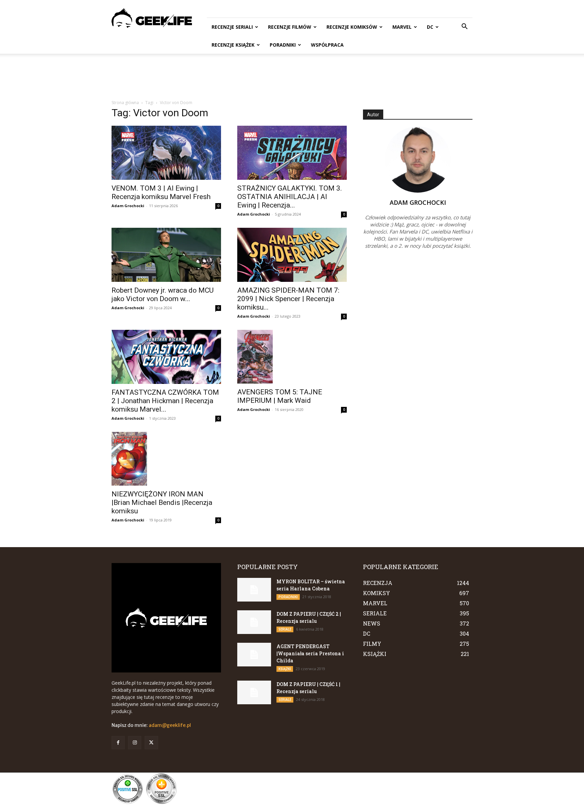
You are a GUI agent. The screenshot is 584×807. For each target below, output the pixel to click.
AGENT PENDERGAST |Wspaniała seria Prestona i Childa (310, 653)
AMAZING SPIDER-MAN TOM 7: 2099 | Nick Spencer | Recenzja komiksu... (288, 298)
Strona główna (125, 102)
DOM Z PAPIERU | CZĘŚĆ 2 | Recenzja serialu (308, 617)
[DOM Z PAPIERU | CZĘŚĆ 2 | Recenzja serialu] (254, 622)
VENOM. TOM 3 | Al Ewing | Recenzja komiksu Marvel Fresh (161, 192)
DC (430, 27)
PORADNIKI (283, 45)
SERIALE (284, 629)
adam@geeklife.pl (170, 725)
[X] (151, 742)
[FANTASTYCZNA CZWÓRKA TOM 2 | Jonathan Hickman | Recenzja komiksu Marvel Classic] (166, 357)
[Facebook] (118, 742)
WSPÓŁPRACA (327, 45)
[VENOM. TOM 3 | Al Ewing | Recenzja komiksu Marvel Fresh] (166, 153)
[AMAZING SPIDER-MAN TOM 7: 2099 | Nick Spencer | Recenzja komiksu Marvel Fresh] (292, 255)
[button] (464, 27)
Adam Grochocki (128, 205)
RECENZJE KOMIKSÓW (351, 27)
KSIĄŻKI (284, 668)
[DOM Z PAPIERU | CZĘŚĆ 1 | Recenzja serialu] (254, 692)
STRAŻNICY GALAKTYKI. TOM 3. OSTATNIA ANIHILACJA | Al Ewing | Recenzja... (289, 196)
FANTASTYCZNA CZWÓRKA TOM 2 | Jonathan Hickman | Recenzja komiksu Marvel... (165, 400)
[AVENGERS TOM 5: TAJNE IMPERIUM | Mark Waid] (292, 357)
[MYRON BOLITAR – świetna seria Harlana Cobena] (254, 590)
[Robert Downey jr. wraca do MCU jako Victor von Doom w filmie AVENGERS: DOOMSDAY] (166, 255)
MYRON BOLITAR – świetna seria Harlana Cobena (310, 585)
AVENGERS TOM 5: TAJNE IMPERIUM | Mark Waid (279, 396)
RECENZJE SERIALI (232, 27)
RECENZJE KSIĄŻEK (233, 45)
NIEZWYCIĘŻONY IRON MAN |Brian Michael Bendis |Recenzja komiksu (162, 502)
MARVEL (402, 27)
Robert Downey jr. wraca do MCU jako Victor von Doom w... (163, 294)
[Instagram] (134, 742)
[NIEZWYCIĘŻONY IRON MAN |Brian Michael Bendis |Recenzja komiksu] (166, 459)
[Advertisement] (292, 77)
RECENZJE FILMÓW (289, 27)
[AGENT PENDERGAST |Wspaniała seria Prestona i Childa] (254, 654)
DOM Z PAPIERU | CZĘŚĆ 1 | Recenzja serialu (308, 687)
